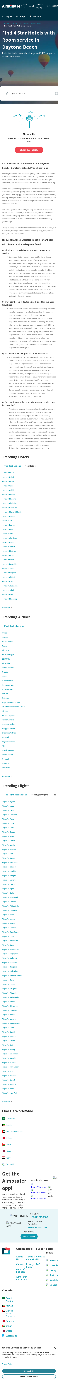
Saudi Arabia (9, 1299)
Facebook (53, 1260)
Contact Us (40, 1258)
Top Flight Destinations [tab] (15, 794)
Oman (9, 1326)
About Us (19, 1258)
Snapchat (53, 1285)
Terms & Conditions (31, 1258)
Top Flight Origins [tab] (39, 794)
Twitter (53, 1275)
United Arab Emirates (9, 1313)
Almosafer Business (21, 1270)
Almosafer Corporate (21, 1278)
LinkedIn (53, 1265)
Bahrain (9, 1321)
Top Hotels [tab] (30, 466)
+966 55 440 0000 (38, 1227)
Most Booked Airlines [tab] (14, 626)
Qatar (9, 1330)
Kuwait (9, 1305)
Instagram (53, 1270)
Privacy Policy (30, 1265)
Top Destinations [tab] (12, 466)
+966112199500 (39, 1217)
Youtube (53, 1280)
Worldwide (9, 1335)
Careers (20, 1264)
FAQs (39, 1264)
